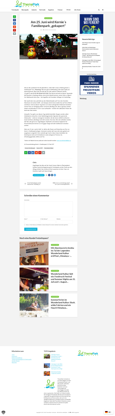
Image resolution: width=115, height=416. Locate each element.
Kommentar (26, 200)
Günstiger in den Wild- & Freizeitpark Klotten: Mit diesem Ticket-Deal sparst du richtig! (91, 61)
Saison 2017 (39, 148)
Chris (41, 29)
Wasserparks (25, 10)
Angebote (51, 10)
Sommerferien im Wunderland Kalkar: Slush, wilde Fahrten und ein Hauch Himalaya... (63, 304)
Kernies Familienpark (30, 148)
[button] (3, 412)
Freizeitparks (15, 10)
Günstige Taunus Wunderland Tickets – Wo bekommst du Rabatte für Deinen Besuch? (91, 55)
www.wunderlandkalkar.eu (64, 140)
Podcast (60, 10)
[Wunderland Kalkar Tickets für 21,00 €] (47, 373)
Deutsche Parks (48, 18)
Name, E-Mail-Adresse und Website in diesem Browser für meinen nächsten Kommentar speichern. (47, 224)
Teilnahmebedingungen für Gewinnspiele (21, 359)
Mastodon (14, 362)
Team (13, 354)
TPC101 (68, 10)
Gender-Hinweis (16, 361)
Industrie (34, 10)
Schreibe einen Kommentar (50, 29)
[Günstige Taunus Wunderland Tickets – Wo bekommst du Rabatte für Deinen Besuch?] (47, 356)
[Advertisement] (48, 73)
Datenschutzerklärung (17, 357)
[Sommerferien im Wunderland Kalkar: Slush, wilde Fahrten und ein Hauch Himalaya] (34, 305)
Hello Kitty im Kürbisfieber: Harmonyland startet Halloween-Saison (90, 49)
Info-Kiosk (77, 10)
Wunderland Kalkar (48, 148)
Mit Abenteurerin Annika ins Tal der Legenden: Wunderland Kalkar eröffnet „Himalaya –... (62, 252)
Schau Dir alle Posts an (38, 175)
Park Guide (42, 10)
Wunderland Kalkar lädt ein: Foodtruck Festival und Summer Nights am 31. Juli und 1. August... (63, 278)
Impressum (14, 356)
